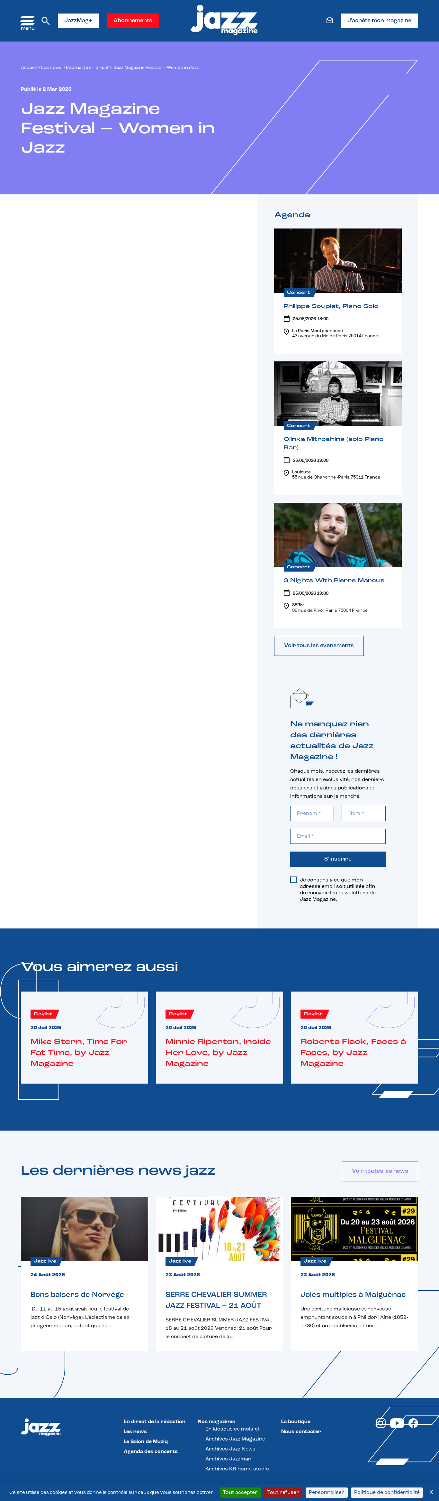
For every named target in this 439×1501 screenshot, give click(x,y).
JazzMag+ (78, 21)
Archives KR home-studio (237, 1469)
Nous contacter (301, 1431)
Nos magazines (216, 1421)
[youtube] (397, 1426)
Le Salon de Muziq (146, 1441)
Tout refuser (283, 1492)
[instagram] (381, 1426)
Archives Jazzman (228, 1459)
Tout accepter (240, 1492)
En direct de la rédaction (154, 1421)
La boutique (295, 1421)
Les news (51, 67)
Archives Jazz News (230, 1449)
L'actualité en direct (87, 67)
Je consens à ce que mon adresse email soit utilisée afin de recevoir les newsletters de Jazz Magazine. (338, 890)
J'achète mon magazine (379, 21)
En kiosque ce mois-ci (232, 1429)
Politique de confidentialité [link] (387, 1492)
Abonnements (132, 21)
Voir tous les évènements (319, 646)
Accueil (29, 67)
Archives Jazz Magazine (235, 1439)
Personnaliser (327, 1492)
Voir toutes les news (380, 1171)
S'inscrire (338, 859)
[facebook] (413, 1426)
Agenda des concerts (151, 1451)
